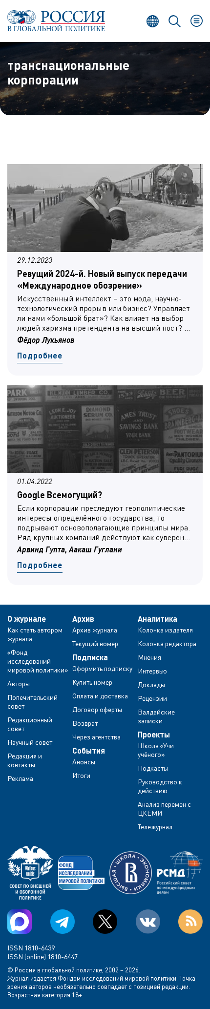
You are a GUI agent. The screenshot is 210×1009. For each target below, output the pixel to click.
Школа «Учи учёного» (156, 749)
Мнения (149, 657)
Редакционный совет (29, 724)
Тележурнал (155, 826)
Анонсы (83, 761)
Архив (83, 618)
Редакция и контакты (24, 760)
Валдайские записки (156, 716)
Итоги (81, 775)
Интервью (152, 671)
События (88, 750)
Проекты (154, 734)
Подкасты (153, 768)
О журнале (26, 618)
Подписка (90, 657)
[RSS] (190, 921)
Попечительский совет (32, 701)
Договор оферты (97, 709)
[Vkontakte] (148, 921)
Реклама (20, 778)
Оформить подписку (102, 668)
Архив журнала (94, 630)
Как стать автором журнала (35, 634)
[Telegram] (62, 921)
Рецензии (152, 698)
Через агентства (96, 737)
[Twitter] (105, 921)
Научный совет (29, 742)
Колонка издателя (165, 630)
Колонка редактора (167, 643)
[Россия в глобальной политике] (56, 20)
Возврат (85, 723)
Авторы (18, 683)
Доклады (151, 684)
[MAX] (19, 921)
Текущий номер (95, 643)
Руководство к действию (160, 786)
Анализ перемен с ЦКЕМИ (164, 808)
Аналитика (157, 618)
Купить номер (92, 682)
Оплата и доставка (100, 696)
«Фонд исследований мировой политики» (37, 661)
